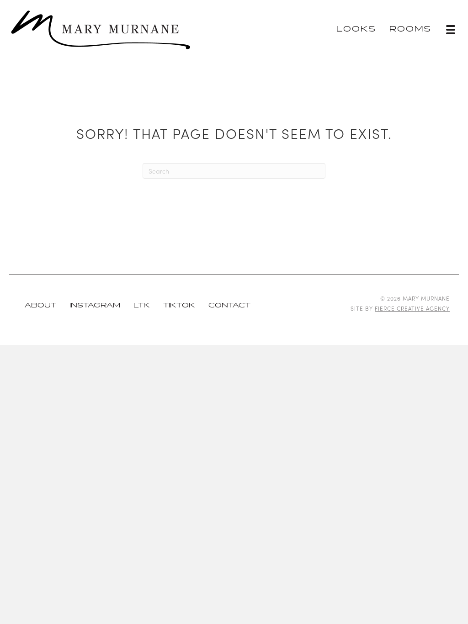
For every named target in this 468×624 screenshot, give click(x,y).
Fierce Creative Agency (412, 308)
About (40, 305)
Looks (356, 29)
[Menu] (450, 29)
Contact (229, 305)
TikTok (179, 305)
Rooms (410, 29)
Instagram (94, 305)
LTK (141, 305)
